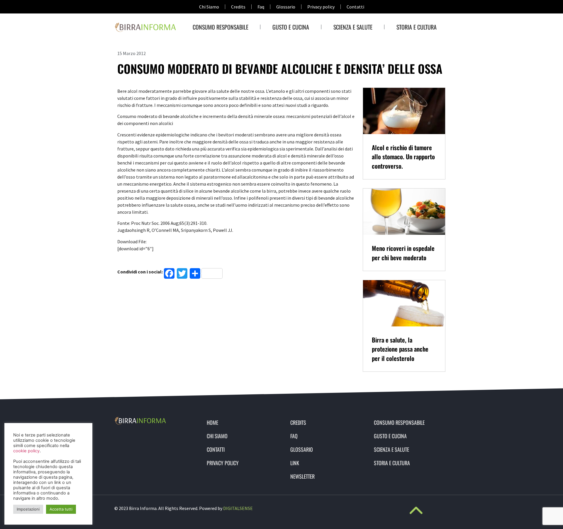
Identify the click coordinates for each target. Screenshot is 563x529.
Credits (238, 7)
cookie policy (26, 450)
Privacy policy (321, 7)
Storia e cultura (416, 27)
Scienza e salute (352, 27)
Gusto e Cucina (290, 27)
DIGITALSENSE (238, 508)
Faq (260, 7)
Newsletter (302, 476)
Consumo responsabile (220, 27)
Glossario (285, 7)
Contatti (355, 7)
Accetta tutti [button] (61, 509)
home (212, 422)
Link (294, 463)
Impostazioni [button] (28, 509)
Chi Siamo (209, 7)
